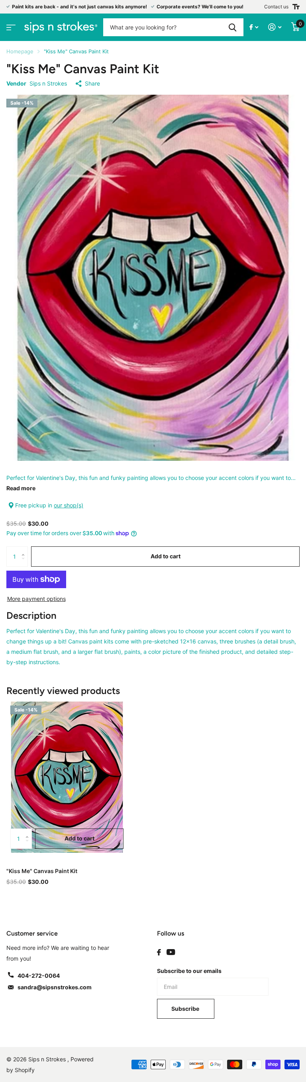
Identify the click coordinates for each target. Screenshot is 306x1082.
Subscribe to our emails (189, 970)
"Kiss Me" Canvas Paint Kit (41, 871)
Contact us (276, 7)
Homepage (19, 51)
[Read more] (254, 27)
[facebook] (159, 952)
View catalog (10, 25)
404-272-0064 (39, 975)
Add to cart (165, 556)
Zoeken (232, 27)
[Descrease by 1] (25, 563)
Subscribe (185, 1008)
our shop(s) (68, 505)
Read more (20, 488)
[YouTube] (171, 952)
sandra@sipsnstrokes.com (55, 987)
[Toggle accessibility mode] (296, 7)
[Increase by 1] (25, 549)
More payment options (36, 598)
